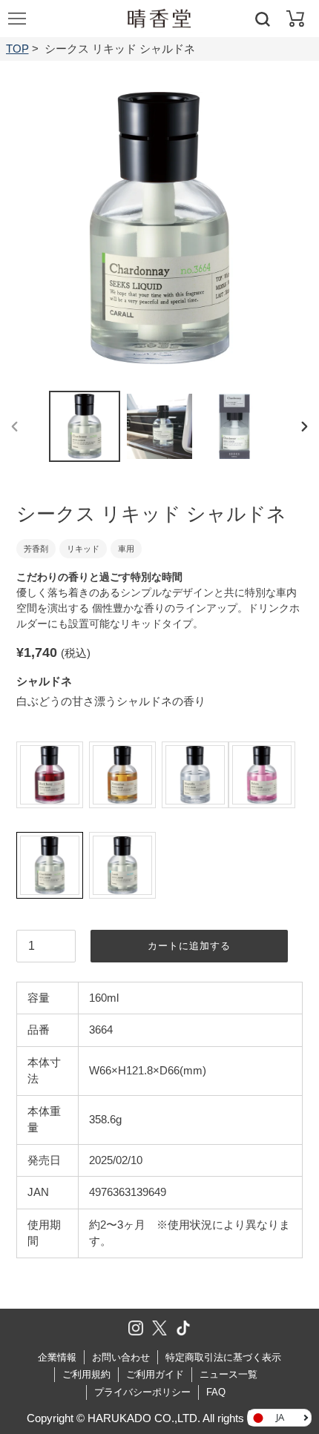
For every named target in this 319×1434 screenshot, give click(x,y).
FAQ (216, 1392)
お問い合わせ (121, 1357)
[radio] (49, 774)
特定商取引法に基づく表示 (223, 1357)
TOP (17, 48)
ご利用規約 (86, 1374)
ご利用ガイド (155, 1374)
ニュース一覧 (228, 1374)
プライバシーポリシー (142, 1392)
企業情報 (57, 1357)
